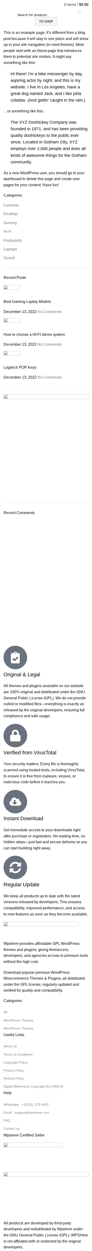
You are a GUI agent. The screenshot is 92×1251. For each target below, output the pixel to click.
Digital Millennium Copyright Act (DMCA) (33, 1086)
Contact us (12, 1128)
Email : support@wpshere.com (26, 1112)
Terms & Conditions (18, 1054)
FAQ (7, 1120)
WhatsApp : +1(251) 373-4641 (26, 1104)
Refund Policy (14, 1078)
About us (10, 1046)
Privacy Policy (14, 1070)
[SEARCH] (79, 12)
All (5, 1012)
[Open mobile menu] (5, 4)
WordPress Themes (18, 1020)
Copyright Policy (16, 1062)
